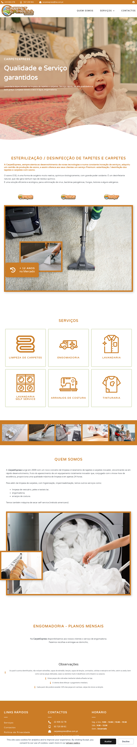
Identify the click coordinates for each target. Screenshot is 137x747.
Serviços (106, 11)
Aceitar (108, 741)
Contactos (128, 11)
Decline (126, 741)
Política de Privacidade (17, 732)
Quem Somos (85, 11)
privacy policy (73, 743)
